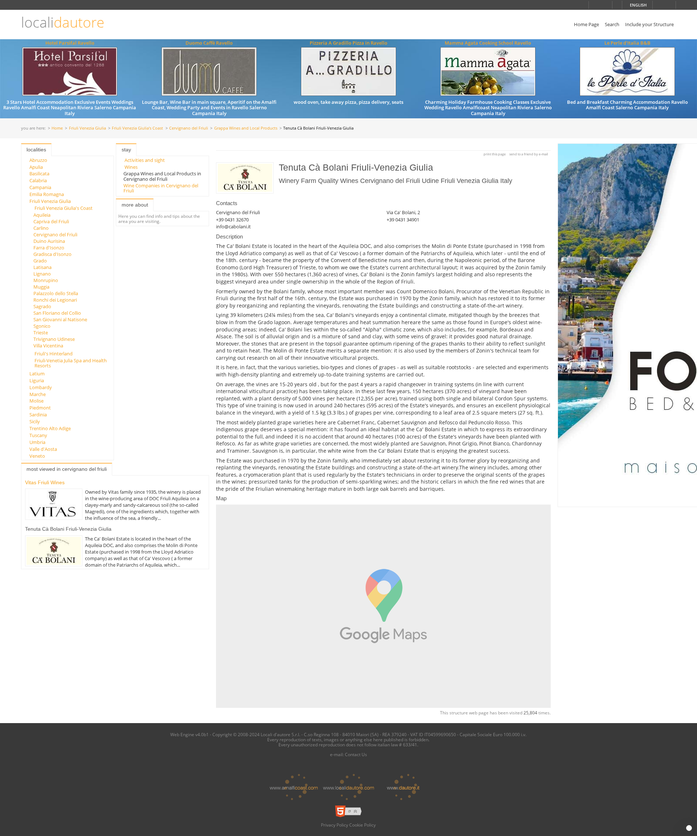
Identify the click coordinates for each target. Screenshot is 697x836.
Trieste (40, 332)
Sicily (34, 421)
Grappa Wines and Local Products (245, 128)
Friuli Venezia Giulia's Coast (137, 128)
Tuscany (38, 435)
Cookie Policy (362, 825)
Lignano (42, 273)
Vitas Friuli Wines (45, 482)
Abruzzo (38, 160)
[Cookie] (689, 828)
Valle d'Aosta (43, 449)
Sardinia (38, 414)
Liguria (36, 380)
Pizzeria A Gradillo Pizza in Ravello (348, 43)
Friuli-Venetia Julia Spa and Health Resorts (70, 363)
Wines (131, 167)
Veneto (37, 455)
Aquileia (41, 214)
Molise (36, 400)
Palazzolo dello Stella (55, 293)
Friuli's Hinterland (53, 353)
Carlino (41, 228)
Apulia (36, 167)
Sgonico (41, 326)
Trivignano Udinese (54, 339)
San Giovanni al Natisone (60, 319)
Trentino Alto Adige (50, 428)
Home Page (586, 24)
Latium (37, 373)
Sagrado (42, 306)
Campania (40, 187)
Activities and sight (145, 160)
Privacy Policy (334, 825)
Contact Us (356, 754)
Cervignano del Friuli (188, 128)
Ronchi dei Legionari (55, 299)
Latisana (42, 267)
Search (612, 24)
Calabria (38, 180)
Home (57, 128)
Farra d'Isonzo (48, 247)
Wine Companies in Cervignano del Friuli (160, 188)
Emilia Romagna (46, 194)
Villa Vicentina (48, 345)
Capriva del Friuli (51, 221)
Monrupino (45, 280)
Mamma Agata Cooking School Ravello (488, 43)
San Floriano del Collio (57, 312)
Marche (37, 394)
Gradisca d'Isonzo (52, 254)
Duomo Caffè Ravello (209, 43)
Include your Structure (649, 24)
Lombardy (40, 387)
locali (62, 22)
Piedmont (40, 407)
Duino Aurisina (49, 241)
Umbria (37, 442)
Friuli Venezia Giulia (87, 128)
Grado (40, 260)
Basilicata (39, 173)
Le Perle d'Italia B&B (627, 43)
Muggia (41, 286)
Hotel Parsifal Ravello (69, 43)
